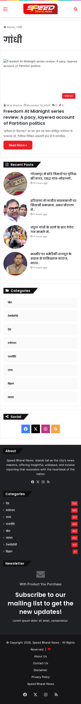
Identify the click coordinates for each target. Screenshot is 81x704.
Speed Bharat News (40, 684)
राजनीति (10, 524)
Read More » (18, 145)
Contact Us (40, 663)
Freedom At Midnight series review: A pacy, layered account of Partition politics (39, 117)
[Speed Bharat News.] (40, 9)
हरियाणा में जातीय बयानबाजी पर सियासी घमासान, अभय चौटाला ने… (53, 205)
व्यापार (9, 537)
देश (7, 503)
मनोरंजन (10, 510)
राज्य (8, 517)
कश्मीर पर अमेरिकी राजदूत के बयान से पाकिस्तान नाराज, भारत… (50, 258)
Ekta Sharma (14, 105)
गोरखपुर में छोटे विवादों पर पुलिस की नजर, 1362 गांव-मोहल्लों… (53, 176)
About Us (40, 656)
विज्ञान (9, 551)
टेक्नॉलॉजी (11, 544)
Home (10, 27)
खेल (8, 531)
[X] (38, 482)
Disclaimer (40, 670)
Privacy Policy (41, 677)
